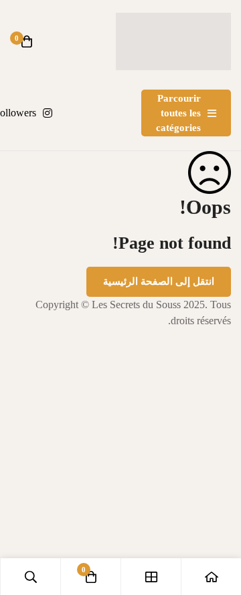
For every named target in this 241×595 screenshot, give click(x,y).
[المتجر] (150, 576)
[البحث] (30, 576)
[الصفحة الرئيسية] (211, 576)
